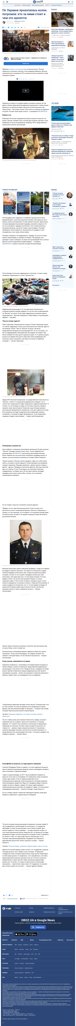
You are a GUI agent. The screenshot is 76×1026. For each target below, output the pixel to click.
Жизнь (32, 940)
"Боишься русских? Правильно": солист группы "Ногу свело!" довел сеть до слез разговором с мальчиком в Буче (57, 58)
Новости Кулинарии (29, 963)
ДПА (32, 954)
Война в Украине (26, 5)
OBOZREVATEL (42, 111)
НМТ (39, 954)
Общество (60, 940)
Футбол (16, 949)
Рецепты (17, 963)
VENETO (47, 5)
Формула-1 (35, 949)
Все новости (70, 940)
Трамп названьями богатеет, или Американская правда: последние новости (59, 267)
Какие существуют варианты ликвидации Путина (58, 277)
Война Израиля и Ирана (38, 5)
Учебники (20, 954)
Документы (31, 912)
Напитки (22, 963)
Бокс (31, 949)
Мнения (54, 190)
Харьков (20, 944)
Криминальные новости (19, 21)
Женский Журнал (37, 977)
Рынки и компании (19, 968)
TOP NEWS (55, 103)
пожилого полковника (16, 69)
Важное (54, 9)
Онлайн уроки (27, 954)
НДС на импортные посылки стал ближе (58, 247)
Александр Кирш (56, 250)
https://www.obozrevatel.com (51, 984)
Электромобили (24, 958)
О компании (17, 908)
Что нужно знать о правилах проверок (60, 35)
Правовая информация (49, 908)
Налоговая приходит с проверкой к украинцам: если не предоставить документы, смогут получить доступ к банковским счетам (62, 31)
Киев (16, 944)
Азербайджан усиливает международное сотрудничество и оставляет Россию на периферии (59, 257)
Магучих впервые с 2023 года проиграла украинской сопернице (58, 43)
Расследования (43, 940)
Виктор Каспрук (55, 208)
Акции (31, 958)
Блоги (50, 940)
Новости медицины (19, 972)
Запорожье (25, 944)
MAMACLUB (27, 972)
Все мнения (55, 285)
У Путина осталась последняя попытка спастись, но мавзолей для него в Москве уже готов (58, 195)
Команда (31, 908)
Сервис (35, 958)
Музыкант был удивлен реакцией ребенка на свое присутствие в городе (57, 65)
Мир (22, 940)
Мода (30, 977)
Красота (26, 977)
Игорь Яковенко (55, 280)
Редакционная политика (12, 898)
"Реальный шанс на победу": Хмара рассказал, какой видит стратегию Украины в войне (62, 137)
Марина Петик (10, 21)
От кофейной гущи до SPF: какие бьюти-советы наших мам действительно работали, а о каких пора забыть (59, 214)
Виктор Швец (55, 198)
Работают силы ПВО (56, 129)
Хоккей (27, 949)
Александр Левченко (56, 260)
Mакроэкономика (29, 968)
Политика (14, 940)
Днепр (31, 944)
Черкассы (36, 944)
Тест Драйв (17, 958)
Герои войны (17, 5)
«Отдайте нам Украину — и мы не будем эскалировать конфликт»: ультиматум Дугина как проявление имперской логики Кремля (59, 204)
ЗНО (36, 954)
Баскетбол (21, 949)
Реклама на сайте (19, 912)
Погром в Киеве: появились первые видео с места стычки (27, 846)
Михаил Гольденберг (56, 218)
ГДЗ (15, 954)
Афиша (16, 977)
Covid (32, 972)
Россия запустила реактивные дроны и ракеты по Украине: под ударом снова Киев (61, 125)
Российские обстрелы (56, 5)
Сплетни (21, 977)
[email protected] (19, 1015)
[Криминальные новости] (22, 899)
